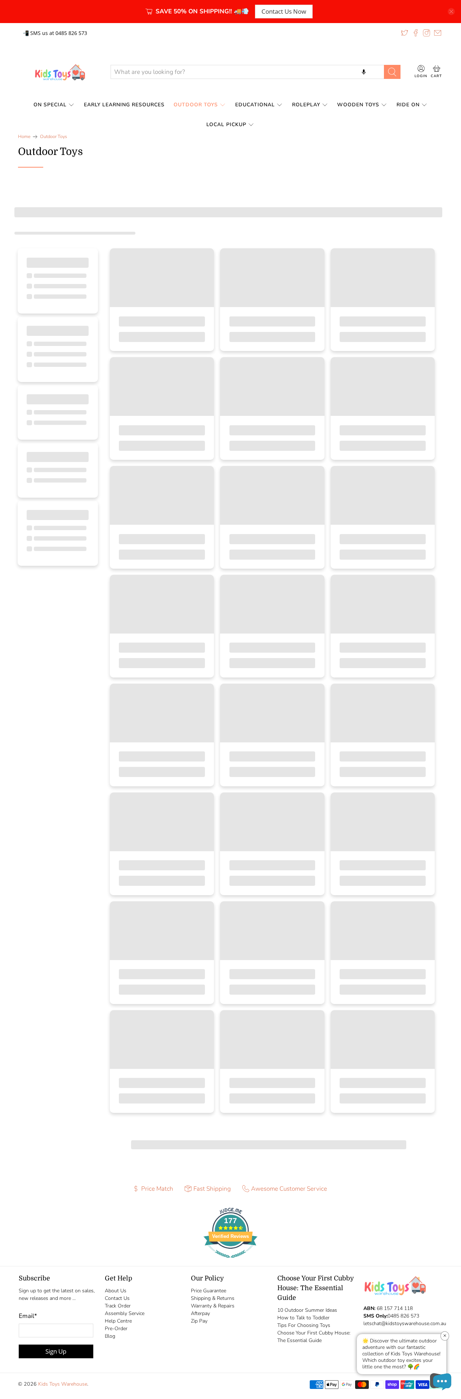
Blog (110, 1336)
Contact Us (117, 1298)
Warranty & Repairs (212, 1305)
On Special (50, 104)
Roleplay (306, 104)
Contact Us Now (283, 11)
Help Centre (118, 1321)
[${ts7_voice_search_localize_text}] (363, 72)
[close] (451, 11)
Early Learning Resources (124, 104)
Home (24, 136)
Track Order (118, 1305)
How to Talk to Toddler (303, 1317)
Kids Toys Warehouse (62, 1384)
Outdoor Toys (196, 104)
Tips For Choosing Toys (303, 1325)
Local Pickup (226, 124)
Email (28, 1316)
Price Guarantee (208, 1290)
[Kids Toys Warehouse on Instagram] (426, 32)
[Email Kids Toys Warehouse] (437, 32)
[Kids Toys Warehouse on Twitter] (404, 32)
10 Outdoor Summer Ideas (307, 1310)
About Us (115, 1290)
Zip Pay (199, 1321)
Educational (255, 104)
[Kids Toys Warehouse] (58, 72)
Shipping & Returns (212, 1298)
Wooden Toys (358, 104)
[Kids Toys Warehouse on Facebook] (415, 32)
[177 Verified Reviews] (230, 1261)
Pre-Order (116, 1328)
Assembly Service (124, 1313)
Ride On (408, 104)
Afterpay (200, 1313)
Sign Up (55, 1351)
